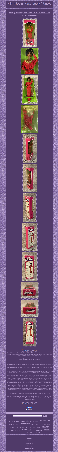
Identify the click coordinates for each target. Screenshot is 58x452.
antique (31, 430)
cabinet (32, 421)
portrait (41, 424)
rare (32, 424)
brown (12, 427)
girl (27, 421)
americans (39, 430)
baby (23, 421)
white (34, 427)
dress (30, 427)
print (24, 432)
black (24, 429)
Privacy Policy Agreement (30, 446)
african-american (47, 424)
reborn (37, 421)
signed (31, 432)
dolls (17, 427)
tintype (37, 424)
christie (10, 421)
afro (17, 424)
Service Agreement (29, 448)
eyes (39, 432)
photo (17, 430)
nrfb (20, 432)
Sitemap (30, 440)
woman (38, 427)
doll (49, 420)
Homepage (29, 438)
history (35, 432)
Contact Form (29, 443)
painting (11, 424)
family (28, 432)
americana (21, 427)
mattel (12, 430)
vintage (43, 420)
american (25, 423)
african (45, 426)
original (16, 421)
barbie (47, 430)
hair (26, 427)
